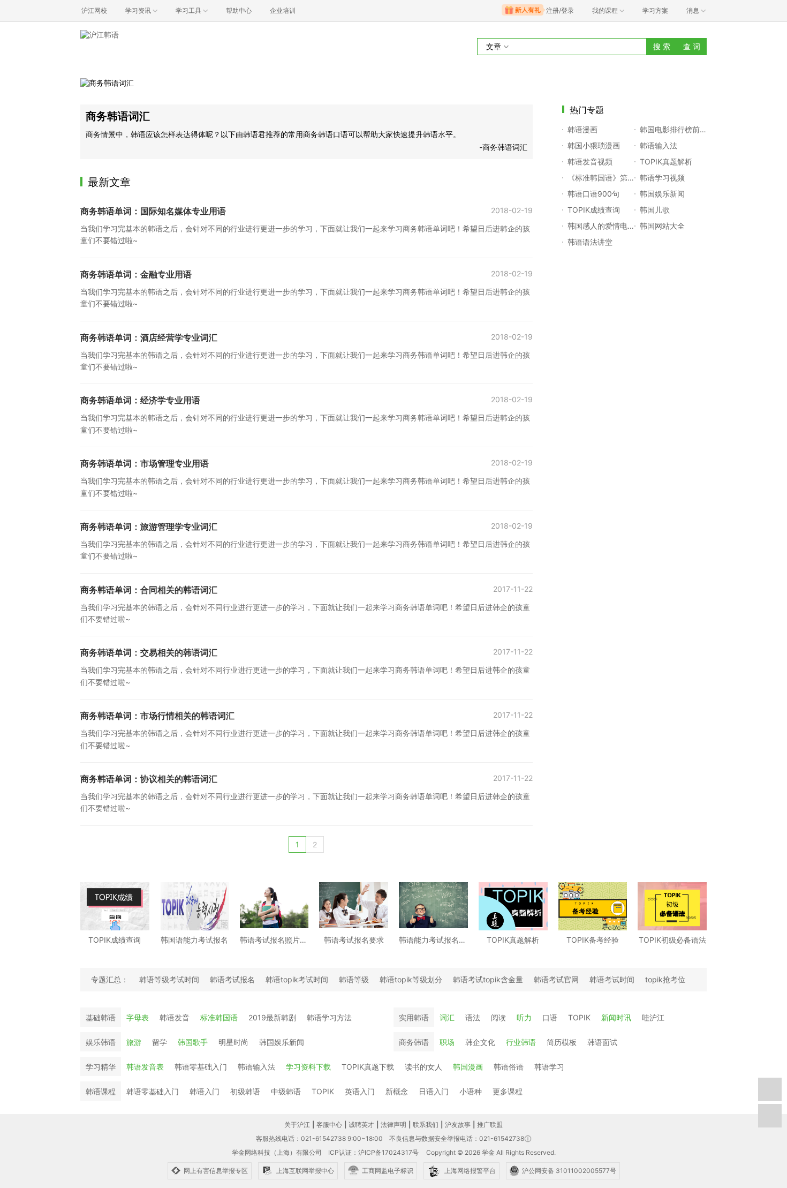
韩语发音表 (145, 1066)
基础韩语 (101, 1017)
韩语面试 (602, 1042)
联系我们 (425, 1125)
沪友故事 (458, 1125)
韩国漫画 (468, 1066)
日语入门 (434, 1091)
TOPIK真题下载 (368, 1066)
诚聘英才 (361, 1125)
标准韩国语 (219, 1017)
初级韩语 (245, 1091)
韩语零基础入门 (201, 1066)
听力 (524, 1017)
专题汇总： (109, 979)
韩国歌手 (193, 1042)
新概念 (396, 1091)
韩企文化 (480, 1042)
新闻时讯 (616, 1017)
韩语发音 (175, 1017)
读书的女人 (423, 1066)
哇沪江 (653, 1017)
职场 (447, 1042)
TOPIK (579, 1017)
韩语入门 (205, 1091)
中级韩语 (286, 1091)
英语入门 (360, 1091)
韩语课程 (101, 1091)
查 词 (691, 46)
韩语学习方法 (329, 1017)
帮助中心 (239, 10)
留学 (159, 1042)
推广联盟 (490, 1125)
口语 (549, 1017)
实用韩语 (414, 1017)
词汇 (447, 1017)
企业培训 (283, 10)
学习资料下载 (308, 1066)
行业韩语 (521, 1042)
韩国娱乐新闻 (281, 1042)
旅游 (133, 1042)
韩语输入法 (256, 1066)
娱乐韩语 (101, 1042)
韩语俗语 (509, 1066)
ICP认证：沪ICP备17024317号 (373, 1152)
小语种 (470, 1091)
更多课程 (508, 1091)
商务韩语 (414, 1042)
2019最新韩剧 (272, 1017)
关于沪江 (297, 1125)
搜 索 (661, 46)
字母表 (137, 1017)
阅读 (498, 1017)
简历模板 (562, 1042)
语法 (472, 1017)
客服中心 (329, 1125)
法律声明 (393, 1125)
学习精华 (101, 1066)
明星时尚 (233, 1042)
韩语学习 (549, 1066)
